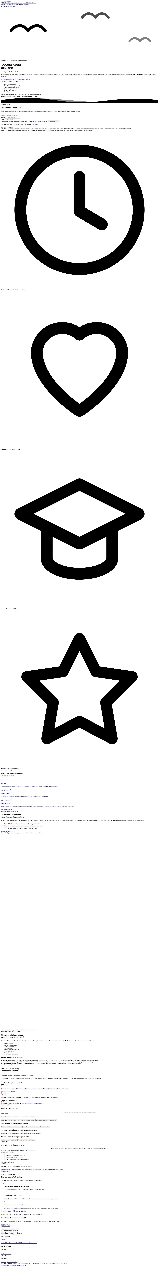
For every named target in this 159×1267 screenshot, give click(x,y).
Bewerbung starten (53, 121)
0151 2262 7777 (5, 1255)
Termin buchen (25, 1243)
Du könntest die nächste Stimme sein (33, 1103)
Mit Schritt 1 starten (6, 1211)
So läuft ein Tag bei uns (7, 831)
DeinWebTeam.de (62, 1263)
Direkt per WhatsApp (24, 79)
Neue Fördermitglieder (15, 1150)
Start (2, 4)
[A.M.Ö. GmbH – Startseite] (18, 3)
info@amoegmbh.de (6, 1254)
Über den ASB (20, 4)
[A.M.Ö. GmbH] (5, 1226)
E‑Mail (2, 119)
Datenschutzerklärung (34, 121)
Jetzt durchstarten (5, 1169)
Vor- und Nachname (6, 115)
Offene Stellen (11, 4)
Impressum (3, 1262)
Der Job (5, 4)
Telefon (3, 117)
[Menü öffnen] (17, 6)
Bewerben (26, 4)
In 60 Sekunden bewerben (8, 79)
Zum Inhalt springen (6, 1)
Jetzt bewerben (12, 6)
